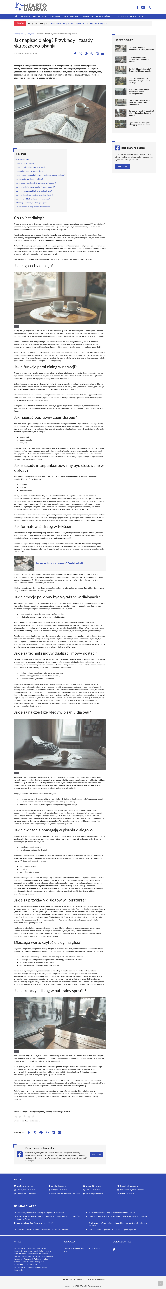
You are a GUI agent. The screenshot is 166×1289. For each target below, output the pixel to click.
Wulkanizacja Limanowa (26, 1194)
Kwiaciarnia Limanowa (129, 1186)
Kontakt (65, 1279)
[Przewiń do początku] (160, 1283)
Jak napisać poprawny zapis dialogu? (30, 171)
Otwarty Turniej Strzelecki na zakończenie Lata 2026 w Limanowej (43, 1229)
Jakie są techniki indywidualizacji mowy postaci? (35, 187)
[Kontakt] (143, 7)
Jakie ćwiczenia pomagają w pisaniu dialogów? (34, 195)
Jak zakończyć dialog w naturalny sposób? (33, 207)
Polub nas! (96, 1154)
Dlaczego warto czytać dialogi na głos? (31, 203)
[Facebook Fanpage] (137, 7)
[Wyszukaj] (149, 7)
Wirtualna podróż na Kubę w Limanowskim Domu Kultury (112, 1212)
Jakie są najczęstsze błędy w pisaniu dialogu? (34, 191)
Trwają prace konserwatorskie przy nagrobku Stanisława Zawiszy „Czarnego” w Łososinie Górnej (48, 1218)
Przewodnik (122, 16)
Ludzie (133, 16)
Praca (65, 16)
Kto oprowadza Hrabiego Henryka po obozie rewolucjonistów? (139, 92)
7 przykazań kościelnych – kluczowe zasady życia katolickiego (139, 102)
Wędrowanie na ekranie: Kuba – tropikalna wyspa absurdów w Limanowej (118, 1216)
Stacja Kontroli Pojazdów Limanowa (65, 1194)
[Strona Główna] (16, 16)
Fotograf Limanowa (59, 1190)
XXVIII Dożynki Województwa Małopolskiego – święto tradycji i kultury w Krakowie (118, 1224)
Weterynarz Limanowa (26, 1190)
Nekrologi (88, 16)
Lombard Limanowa (93, 1186)
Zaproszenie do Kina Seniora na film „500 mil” (35, 1223)
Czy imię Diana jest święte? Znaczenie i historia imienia (140, 70)
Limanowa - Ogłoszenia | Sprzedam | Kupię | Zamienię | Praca (81, 24)
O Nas (72, 1279)
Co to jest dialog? (23, 159)
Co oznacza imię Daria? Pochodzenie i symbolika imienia (138, 59)
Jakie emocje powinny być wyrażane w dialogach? (36, 183)
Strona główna (19, 34)
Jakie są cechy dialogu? (25, 163)
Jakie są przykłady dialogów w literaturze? (33, 199)
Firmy (44, 16)
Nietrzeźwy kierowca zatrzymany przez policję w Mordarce (40, 1212)
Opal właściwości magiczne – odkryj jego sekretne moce (140, 124)
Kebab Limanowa (127, 1194)
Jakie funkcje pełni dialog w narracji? (30, 167)
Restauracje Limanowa (95, 1194)
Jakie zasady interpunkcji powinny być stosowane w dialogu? (40, 175)
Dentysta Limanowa (25, 1186)
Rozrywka (30, 34)
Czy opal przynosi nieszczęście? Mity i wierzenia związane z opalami (141, 113)
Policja (36, 16)
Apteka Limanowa (58, 1186)
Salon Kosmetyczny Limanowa (132, 1190)
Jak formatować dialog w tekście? (29, 179)
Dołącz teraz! (122, 166)
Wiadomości (25, 16)
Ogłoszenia (55, 16)
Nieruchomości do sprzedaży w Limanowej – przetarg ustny (112, 1229)
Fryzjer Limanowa (93, 1190)
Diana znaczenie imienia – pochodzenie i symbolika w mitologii (139, 81)
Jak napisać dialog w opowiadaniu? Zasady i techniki (59, 563)
